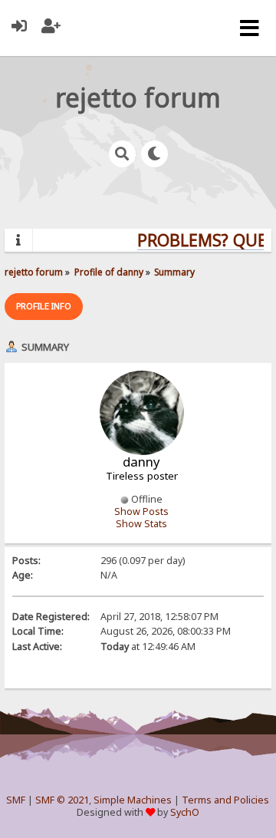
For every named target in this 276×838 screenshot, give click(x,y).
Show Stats (141, 523)
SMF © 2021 (62, 800)
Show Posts (141, 511)
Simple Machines (133, 800)
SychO (184, 812)
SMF (15, 800)
